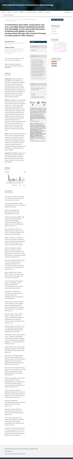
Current (40, 12)
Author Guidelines (8, 15)
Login (15, 12)
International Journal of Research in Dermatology (28, 5)
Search (68, 12)
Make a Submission (57, 19)
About (9, 12)
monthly (20, 185)
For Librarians (54, 33)
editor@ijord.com (21, 453)
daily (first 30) (14, 185)
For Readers (53, 29)
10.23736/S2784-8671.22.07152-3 (38, 141)
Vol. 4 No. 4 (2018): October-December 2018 (25, 19)
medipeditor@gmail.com (11, 453)
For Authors (53, 31)
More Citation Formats (37, 78)
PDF (33, 41)
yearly (24, 185)
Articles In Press (31, 12)
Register (21, 12)
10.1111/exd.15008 (34, 121)
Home (3, 12)
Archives (47, 12)
